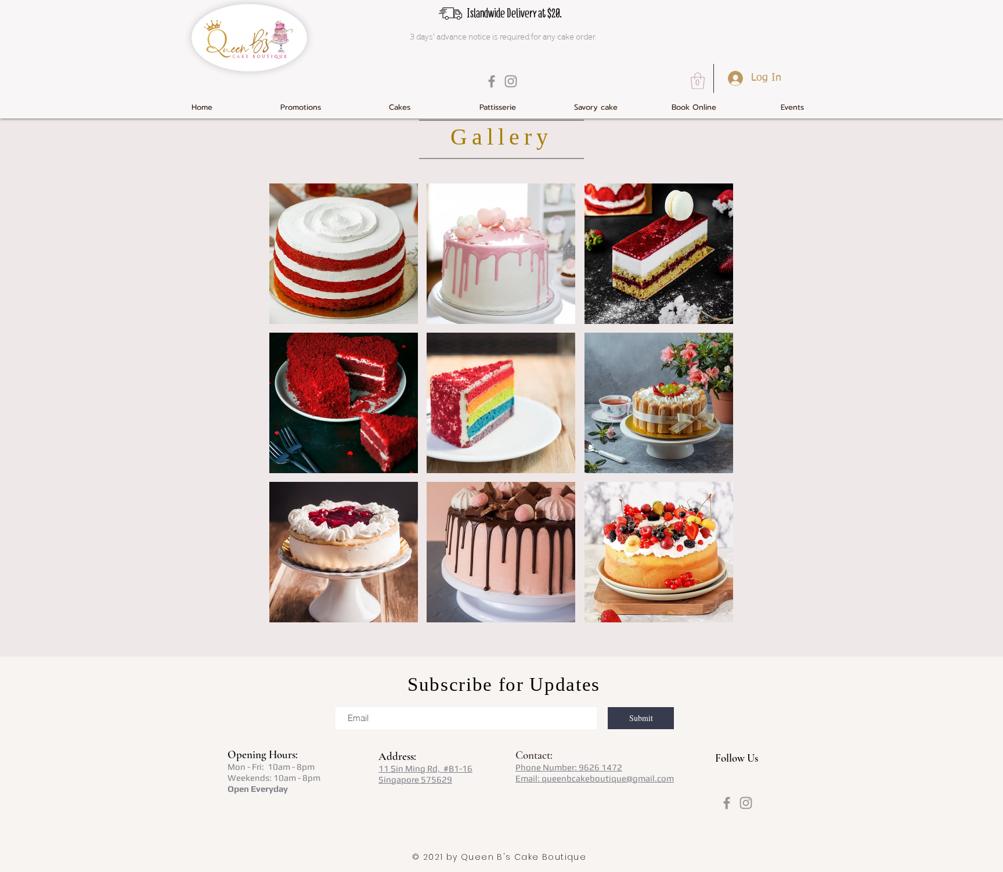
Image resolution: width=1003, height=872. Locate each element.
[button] (698, 81)
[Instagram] (511, 81)
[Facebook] (492, 81)
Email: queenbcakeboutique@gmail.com (594, 778)
